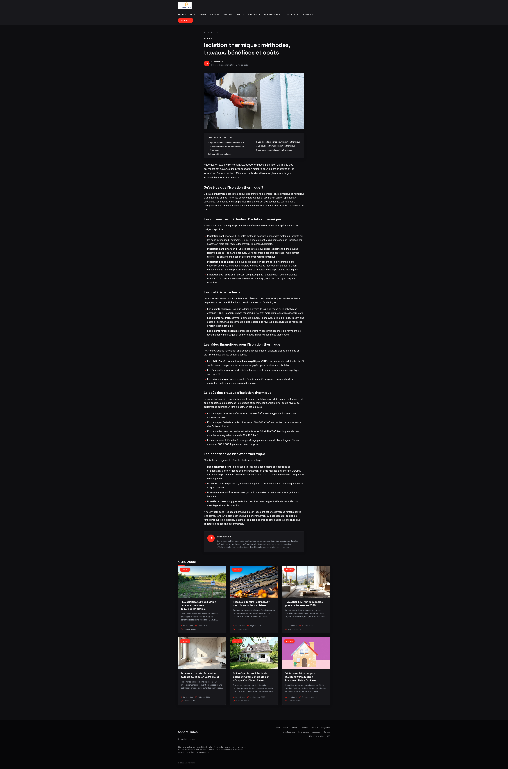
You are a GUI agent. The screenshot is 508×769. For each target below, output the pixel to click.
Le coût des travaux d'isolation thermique (276, 146)
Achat (193, 15)
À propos (308, 15)
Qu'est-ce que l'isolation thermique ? (227, 143)
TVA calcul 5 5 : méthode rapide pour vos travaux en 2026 (304, 603)
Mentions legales (316, 736)
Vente (203, 15)
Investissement (273, 15)
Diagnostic (254, 15)
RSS (328, 736)
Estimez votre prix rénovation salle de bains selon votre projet (200, 675)
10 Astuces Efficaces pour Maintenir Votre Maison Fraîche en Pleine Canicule (300, 677)
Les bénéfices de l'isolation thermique (275, 150)
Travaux (240, 15)
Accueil (182, 15)
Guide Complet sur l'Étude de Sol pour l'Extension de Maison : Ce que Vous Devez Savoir (251, 677)
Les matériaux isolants (220, 154)
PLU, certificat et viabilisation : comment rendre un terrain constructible (198, 605)
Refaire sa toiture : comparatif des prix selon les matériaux (251, 603)
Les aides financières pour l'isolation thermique (279, 142)
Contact (185, 20)
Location (227, 15)
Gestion (214, 15)
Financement (292, 15)
